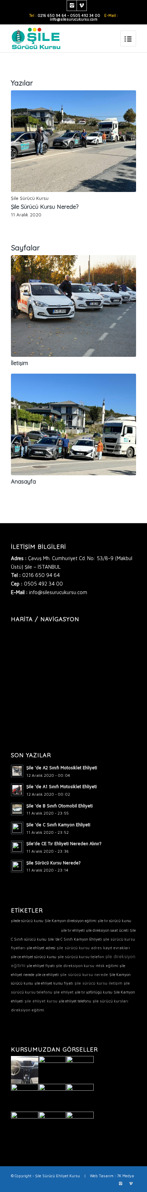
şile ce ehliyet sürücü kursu (33, 957)
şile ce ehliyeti (47, 975)
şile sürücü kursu (35, 929)
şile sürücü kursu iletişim (98, 983)
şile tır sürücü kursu (114, 921)
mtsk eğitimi (107, 965)
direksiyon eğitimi (27, 1010)
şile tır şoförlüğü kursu (93, 992)
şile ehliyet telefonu (75, 1001)
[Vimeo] (81, 5)
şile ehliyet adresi (41, 948)
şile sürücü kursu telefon (81, 956)
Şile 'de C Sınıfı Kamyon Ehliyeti (75, 939)
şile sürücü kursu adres (79, 947)
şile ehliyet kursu (41, 1000)
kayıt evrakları (116, 947)
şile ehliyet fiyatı (41, 966)
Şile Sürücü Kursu (30, 198)
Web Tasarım (101, 1175)
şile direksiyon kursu (75, 965)
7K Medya (125, 1175)
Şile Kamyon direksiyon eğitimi (70, 921)
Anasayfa (23, 481)
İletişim (19, 362)
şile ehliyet (64, 992)
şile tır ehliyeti (73, 930)
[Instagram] (72, 5)
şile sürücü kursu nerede (84, 974)
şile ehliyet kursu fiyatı (54, 983)
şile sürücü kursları (110, 1001)
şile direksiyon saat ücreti (107, 930)
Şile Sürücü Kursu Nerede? (45, 206)
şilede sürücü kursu (27, 921)
